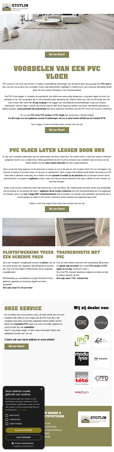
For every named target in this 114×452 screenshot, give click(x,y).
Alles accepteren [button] (23, 430)
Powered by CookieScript (23, 446)
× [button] (41, 389)
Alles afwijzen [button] (23, 437)
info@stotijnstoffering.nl (50, 430)
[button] (24, 443)
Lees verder (22, 410)
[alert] (23, 417)
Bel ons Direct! (57, 54)
